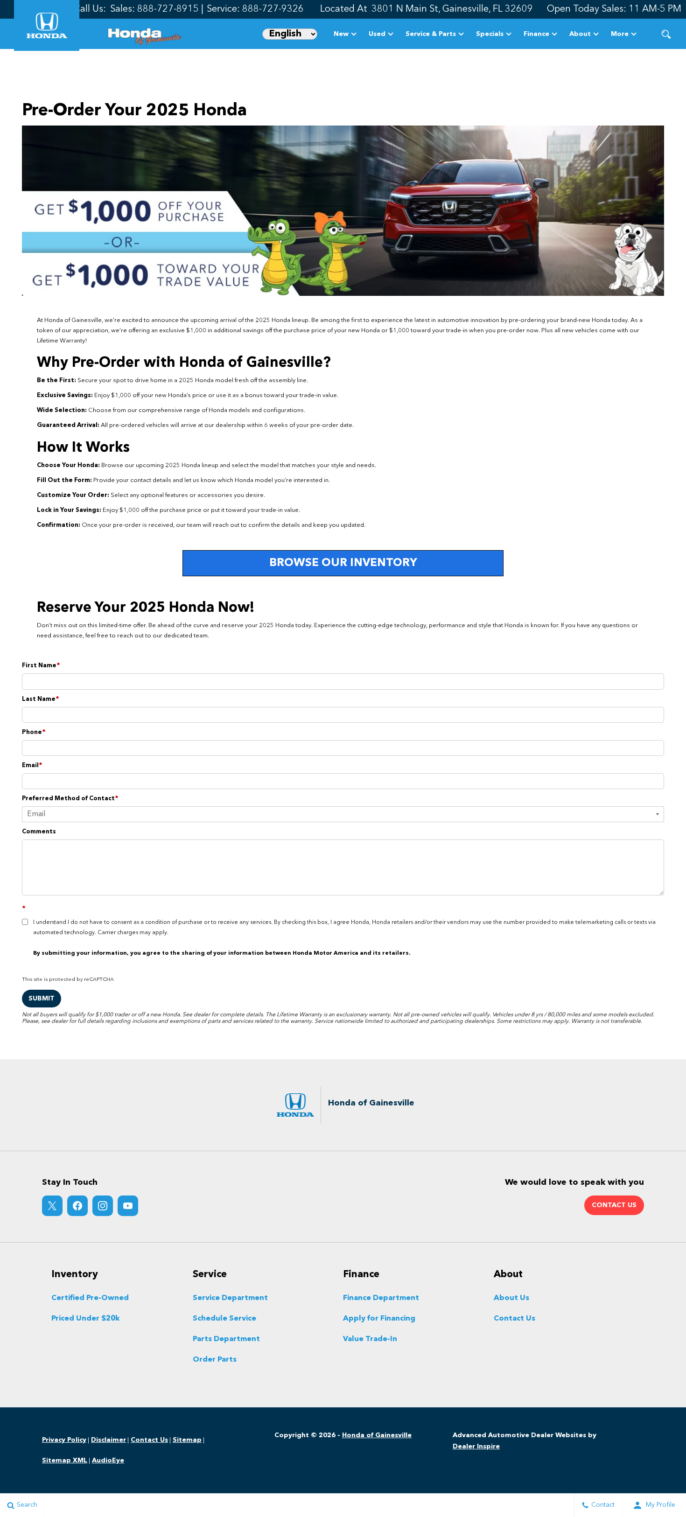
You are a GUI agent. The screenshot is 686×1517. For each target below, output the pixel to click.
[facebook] (77, 1205)
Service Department (230, 1298)
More (619, 36)
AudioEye (108, 1460)
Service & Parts (431, 34)
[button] (666, 34)
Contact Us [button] (614, 1205)
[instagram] (102, 1205)
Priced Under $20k (85, 1318)
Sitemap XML (64, 1460)
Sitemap (187, 1440)
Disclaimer (108, 1440)
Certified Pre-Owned (90, 1298)
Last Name (40, 699)
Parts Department (226, 1339)
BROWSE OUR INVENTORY (343, 563)
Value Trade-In (370, 1339)
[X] (52, 1205)
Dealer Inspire (476, 1446)
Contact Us (514, 1318)
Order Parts (215, 1359)
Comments (39, 832)
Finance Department (381, 1298)
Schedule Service (224, 1318)
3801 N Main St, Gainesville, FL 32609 (452, 9)
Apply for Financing (379, 1318)
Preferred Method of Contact (70, 799)
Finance (536, 34)
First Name (41, 666)
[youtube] (128, 1205)
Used (377, 34)
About (580, 34)
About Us (511, 1298)
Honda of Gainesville (377, 1435)
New (341, 34)
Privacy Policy (64, 1440)
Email (32, 765)
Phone (34, 732)
